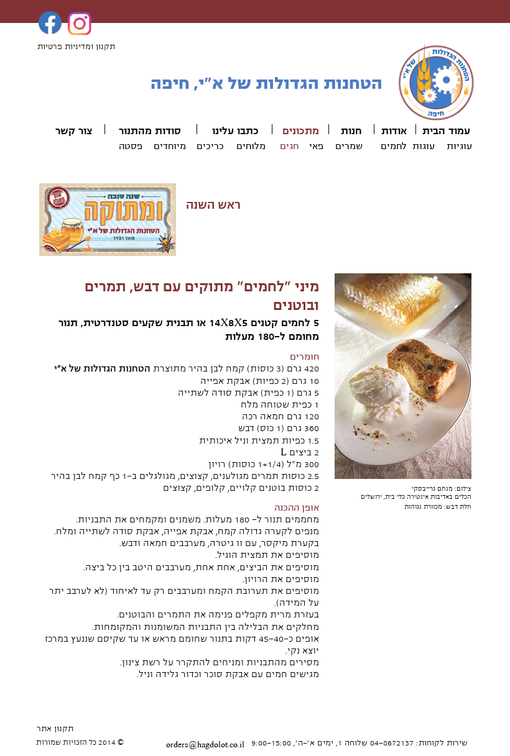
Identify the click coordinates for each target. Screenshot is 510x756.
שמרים (349, 146)
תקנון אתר (55, 728)
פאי (316, 146)
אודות (394, 131)
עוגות (423, 146)
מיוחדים (170, 146)
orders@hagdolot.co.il (205, 744)
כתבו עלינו (235, 131)
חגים (289, 146)
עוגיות (459, 146)
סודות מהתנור (150, 131)
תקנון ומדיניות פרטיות (76, 46)
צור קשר (73, 131)
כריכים (210, 146)
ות (346, 131)
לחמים (394, 146)
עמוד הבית (446, 131)
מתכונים (300, 131)
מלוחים (251, 146)
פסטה (130, 146)
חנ (356, 131)
